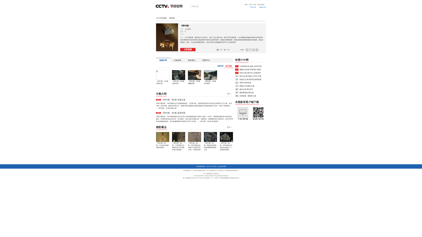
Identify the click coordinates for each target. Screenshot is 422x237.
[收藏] (225, 49)
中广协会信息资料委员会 (198, 170)
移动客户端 (262, 7)
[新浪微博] (247, 49)
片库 (216, 13)
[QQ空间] (257, 49)
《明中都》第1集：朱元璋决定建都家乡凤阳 (162, 145)
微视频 (254, 13)
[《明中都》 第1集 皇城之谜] (162, 79)
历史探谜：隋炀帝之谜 (247, 96)
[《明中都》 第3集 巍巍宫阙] (194, 79)
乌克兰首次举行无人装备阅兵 (250, 73)
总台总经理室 (222, 166)
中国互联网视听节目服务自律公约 (229, 178)
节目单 (178, 13)
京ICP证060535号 (199, 176)
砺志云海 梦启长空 (246, 89)
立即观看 (188, 49)
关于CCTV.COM (211, 166)
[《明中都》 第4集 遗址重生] (210, 79)
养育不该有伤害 (245, 83)
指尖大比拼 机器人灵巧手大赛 (250, 76)
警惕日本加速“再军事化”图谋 (250, 69)
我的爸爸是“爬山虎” (246, 92)
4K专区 (225, 13)
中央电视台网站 (200, 166)
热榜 (244, 13)
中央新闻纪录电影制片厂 (232, 170)
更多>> (229, 94)
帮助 (254, 4)
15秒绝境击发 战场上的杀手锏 (250, 66)
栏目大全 (203, 13)
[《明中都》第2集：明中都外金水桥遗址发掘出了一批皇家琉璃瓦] (226, 141)
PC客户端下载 (243, 119)
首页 (159, 13)
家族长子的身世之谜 (246, 86)
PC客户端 (253, 7)
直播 (168, 13)
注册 (250, 4)
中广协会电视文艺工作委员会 (215, 170)
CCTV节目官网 (161, 18)
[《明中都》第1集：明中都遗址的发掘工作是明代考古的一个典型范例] (194, 141)
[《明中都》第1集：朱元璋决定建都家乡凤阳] (162, 141)
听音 (235, 13)
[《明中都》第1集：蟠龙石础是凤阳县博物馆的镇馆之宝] (210, 141)
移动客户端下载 (258, 119)
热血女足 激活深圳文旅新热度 (250, 79)
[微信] (253, 49)
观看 (158, 100)
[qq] (250, 49)
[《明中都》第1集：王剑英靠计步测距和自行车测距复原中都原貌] (178, 141)
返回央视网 (261, 4)
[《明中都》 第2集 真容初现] (178, 79)
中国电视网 (186, 170)
